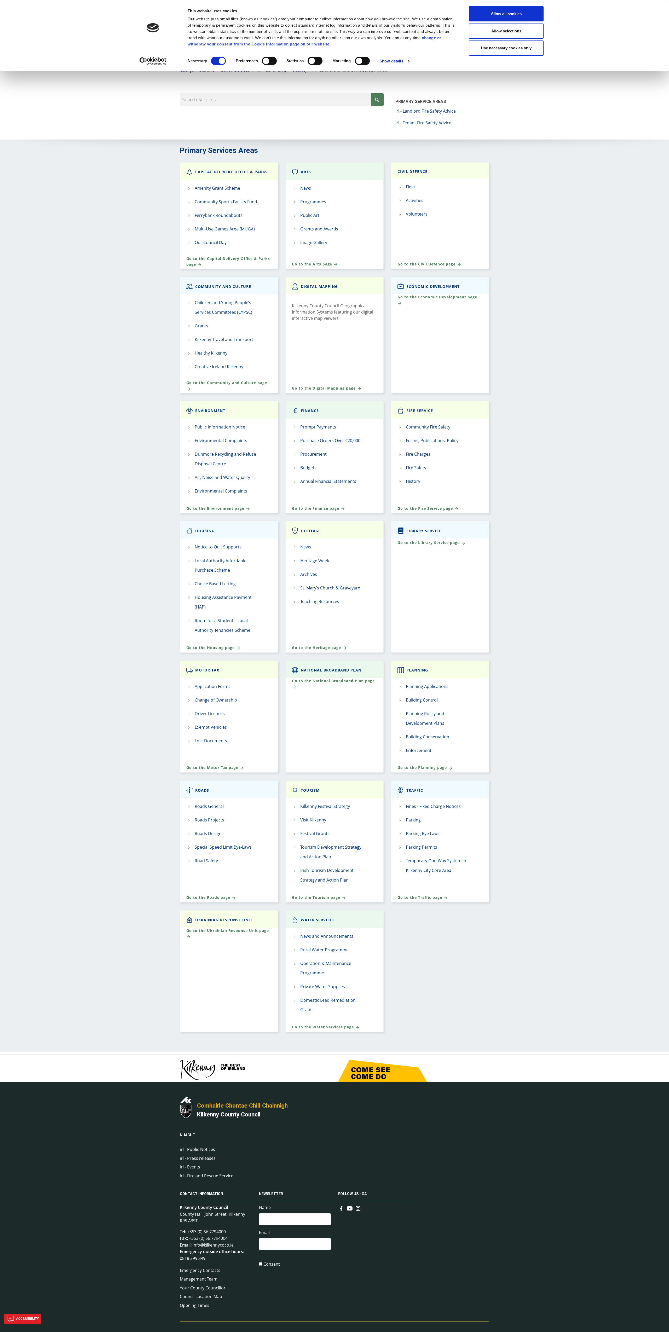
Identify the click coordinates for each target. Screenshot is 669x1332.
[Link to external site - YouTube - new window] (350, 1208)
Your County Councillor (203, 1288)
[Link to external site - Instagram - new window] (358, 1208)
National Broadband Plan (331, 670)
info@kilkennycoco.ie (213, 1245)
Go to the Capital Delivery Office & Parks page (228, 261)
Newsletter (271, 1194)
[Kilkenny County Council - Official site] (186, 1107)
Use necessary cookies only (506, 48)
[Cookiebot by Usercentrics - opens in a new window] (153, 61)
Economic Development (433, 286)
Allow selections (506, 31)
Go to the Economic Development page (437, 296)
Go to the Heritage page (317, 647)
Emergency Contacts (200, 1270)
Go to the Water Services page (323, 1026)
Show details (391, 61)
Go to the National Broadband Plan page (333, 680)
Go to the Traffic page (420, 897)
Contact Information (201, 1194)
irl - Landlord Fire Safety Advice (425, 111)
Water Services (318, 919)
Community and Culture (223, 286)
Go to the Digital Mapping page (324, 388)
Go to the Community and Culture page (226, 382)
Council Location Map (201, 1296)
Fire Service (419, 410)
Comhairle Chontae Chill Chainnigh (242, 1105)
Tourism (310, 790)
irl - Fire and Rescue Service (206, 1176)
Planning (417, 670)
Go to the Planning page (422, 767)
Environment (210, 410)
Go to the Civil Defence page (427, 264)
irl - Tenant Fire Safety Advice (423, 123)
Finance (310, 410)
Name (265, 1207)
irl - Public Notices (197, 1149)
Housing (205, 530)
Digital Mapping (319, 286)
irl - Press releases (198, 1158)
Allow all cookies (506, 13)
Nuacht (187, 1135)
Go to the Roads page (209, 897)
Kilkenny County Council (229, 1114)
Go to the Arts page (312, 264)
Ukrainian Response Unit (223, 919)
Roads (202, 790)
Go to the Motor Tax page (213, 767)
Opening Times (194, 1305)
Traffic (414, 790)
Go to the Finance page (316, 508)
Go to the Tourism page (317, 897)
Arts (306, 171)
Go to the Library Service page (429, 542)
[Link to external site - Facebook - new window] (341, 1208)
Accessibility (27, 1318)
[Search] (377, 99)
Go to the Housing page (211, 647)
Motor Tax (207, 670)
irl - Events (190, 1167)
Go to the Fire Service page (425, 508)
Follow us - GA (352, 1194)
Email (264, 1232)
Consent (271, 1264)
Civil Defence (412, 171)
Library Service (423, 530)
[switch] (269, 61)
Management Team (198, 1279)
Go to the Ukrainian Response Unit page (227, 930)
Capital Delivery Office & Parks (231, 171)
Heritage (311, 530)
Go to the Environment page (216, 508)
